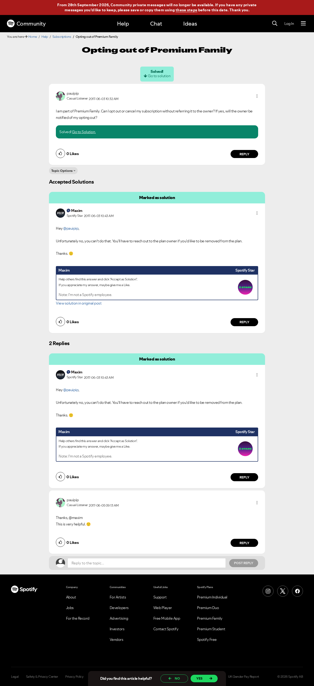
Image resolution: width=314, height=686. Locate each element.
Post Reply (243, 563)
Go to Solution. (84, 131)
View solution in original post (78, 303)
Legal (15, 676)
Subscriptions (61, 36)
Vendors (116, 639)
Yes (199, 678)
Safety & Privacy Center (42, 676)
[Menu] (303, 23)
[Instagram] (268, 591)
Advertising (119, 618)
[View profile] (60, 95)
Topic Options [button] (62, 170)
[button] (257, 96)
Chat (156, 23)
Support (160, 597)
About (71, 597)
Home (32, 36)
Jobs (70, 607)
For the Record (77, 618)
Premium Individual (212, 597)
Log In (289, 23)
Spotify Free (207, 639)
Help (123, 23)
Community (31, 23)
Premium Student (211, 628)
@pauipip (70, 228)
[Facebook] (297, 591)
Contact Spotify (166, 628)
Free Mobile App (166, 618)
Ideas (190, 23)
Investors (117, 628)
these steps (186, 9)
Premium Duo (208, 607)
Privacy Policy (74, 676)
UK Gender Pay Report (243, 676)
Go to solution (159, 75)
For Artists (118, 597)
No (177, 678)
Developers (119, 607)
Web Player (162, 607)
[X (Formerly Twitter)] (282, 591)
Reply (244, 154)
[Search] (275, 23)
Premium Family (210, 618)
